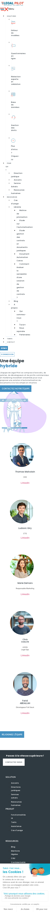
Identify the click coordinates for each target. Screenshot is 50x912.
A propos (14, 306)
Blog (16, 301)
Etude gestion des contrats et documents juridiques (22, 240)
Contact (11, 342)
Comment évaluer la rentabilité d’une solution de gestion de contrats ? (23, 281)
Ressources (12, 197)
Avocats (18, 180)
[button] (3, 9)
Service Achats (16, 185)
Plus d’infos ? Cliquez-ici (15, 153)
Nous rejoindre (21, 329)
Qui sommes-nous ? (21, 316)
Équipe (22, 324)
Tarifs (9, 339)
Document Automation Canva (23, 257)
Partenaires (24, 334)
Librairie (17, 207)
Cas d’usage (15, 202)
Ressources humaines (18, 191)
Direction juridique (16, 175)
